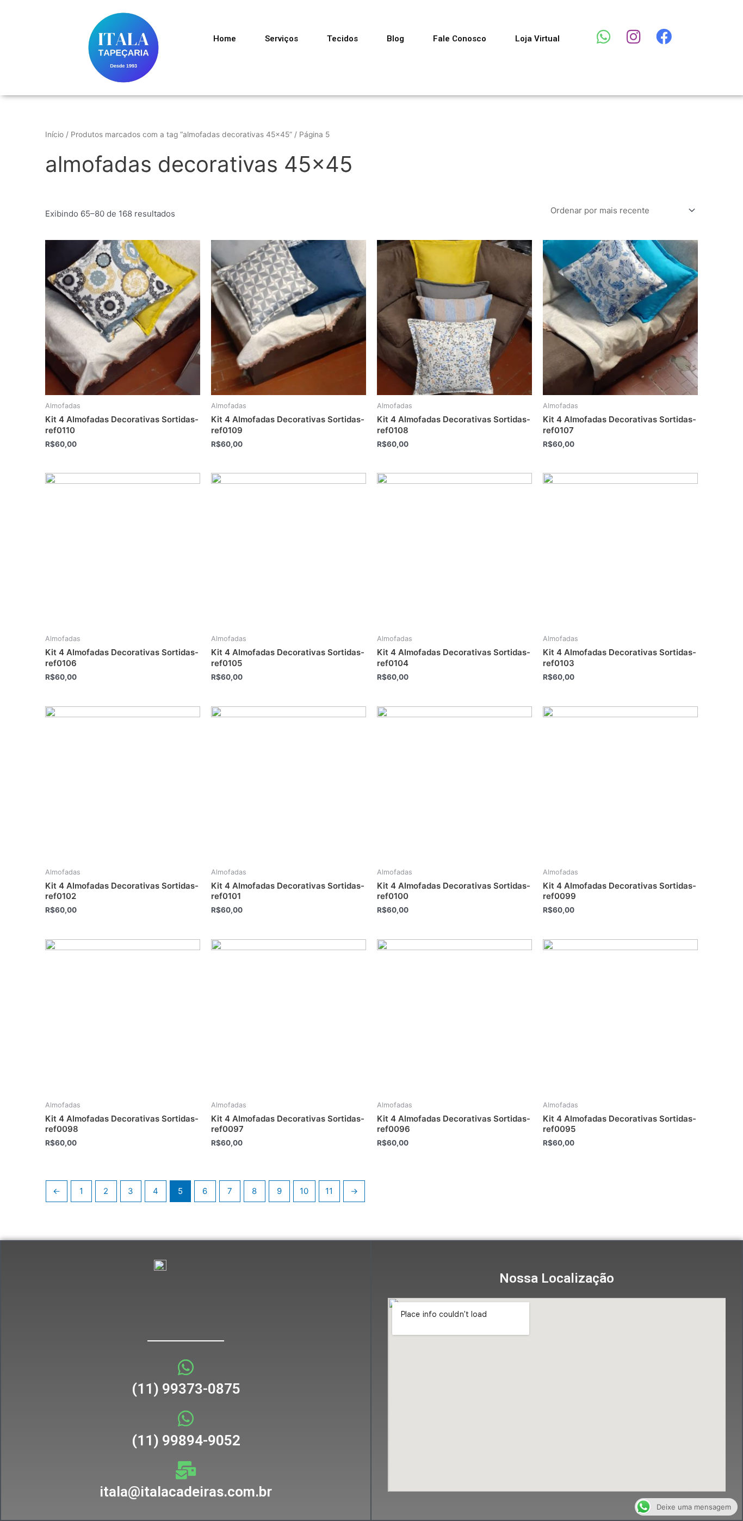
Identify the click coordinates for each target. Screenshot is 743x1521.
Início (54, 134)
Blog (395, 39)
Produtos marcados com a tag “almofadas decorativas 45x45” (181, 134)
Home (224, 39)
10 (304, 1191)
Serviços (281, 39)
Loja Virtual (537, 39)
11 (329, 1191)
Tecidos (342, 39)
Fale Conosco (459, 39)
